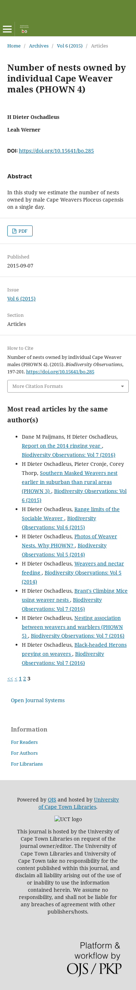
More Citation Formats (37, 386)
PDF (22, 231)
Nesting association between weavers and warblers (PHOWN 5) (72, 626)
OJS (52, 799)
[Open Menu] (7, 29)
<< (10, 678)
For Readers (24, 742)
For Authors (24, 753)
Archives (39, 45)
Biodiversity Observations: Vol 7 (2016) (68, 454)
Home (14, 45)
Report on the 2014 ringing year (62, 445)
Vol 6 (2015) (70, 45)
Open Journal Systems (38, 700)
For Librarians (27, 764)
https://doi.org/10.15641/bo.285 (56, 150)
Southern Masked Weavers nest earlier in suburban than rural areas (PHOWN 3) (70, 481)
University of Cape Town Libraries (78, 803)
